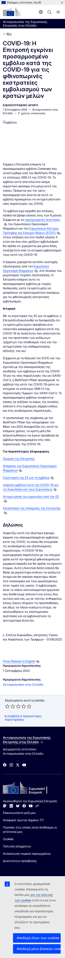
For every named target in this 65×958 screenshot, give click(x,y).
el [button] (41, 12)
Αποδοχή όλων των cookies (38, 938)
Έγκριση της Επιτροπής (19, 459)
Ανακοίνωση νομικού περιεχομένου (27, 853)
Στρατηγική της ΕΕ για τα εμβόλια (26, 477)
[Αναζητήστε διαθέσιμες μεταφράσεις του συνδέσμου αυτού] (5, 224)
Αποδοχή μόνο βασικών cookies (39, 949)
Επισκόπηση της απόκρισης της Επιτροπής (32, 508)
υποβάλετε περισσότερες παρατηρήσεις (23, 717)
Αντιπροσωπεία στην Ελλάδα (23, 684)
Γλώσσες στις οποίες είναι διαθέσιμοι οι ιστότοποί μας (30, 830)
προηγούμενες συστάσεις (42, 220)
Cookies (8, 839)
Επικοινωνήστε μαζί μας (19, 813)
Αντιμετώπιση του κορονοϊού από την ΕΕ (31, 496)
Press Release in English (19, 661)
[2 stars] (10, 706)
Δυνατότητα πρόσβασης (20, 861)
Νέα (9, 33)
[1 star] (7, 706)
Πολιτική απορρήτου (17, 846)
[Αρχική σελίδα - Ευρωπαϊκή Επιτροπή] (12, 11)
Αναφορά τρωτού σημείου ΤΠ (23, 820)
